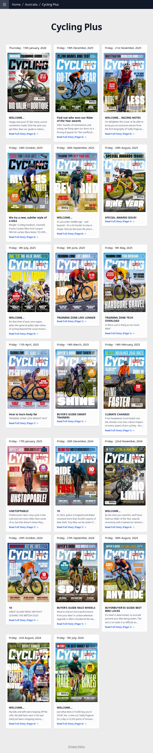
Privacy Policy (76, 746)
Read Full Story (22, 133)
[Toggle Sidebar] (4, 4)
